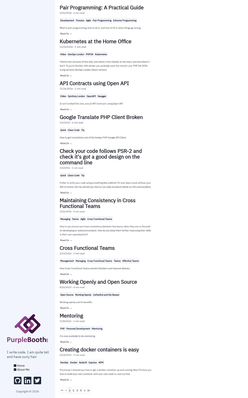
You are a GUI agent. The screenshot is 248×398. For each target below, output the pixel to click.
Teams (75, 219)
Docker (73, 362)
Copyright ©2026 (27, 391)
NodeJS (83, 362)
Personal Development (78, 328)
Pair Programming (102, 20)
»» (88, 390)
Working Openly (83, 294)
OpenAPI (91, 96)
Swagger (102, 96)
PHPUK (89, 54)
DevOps (64, 362)
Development (67, 20)
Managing (65, 219)
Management (67, 260)
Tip (82, 130)
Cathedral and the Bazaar (106, 294)
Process (80, 20)
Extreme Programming (124, 20)
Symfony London (76, 96)
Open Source (66, 294)
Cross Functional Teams (99, 219)
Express (93, 362)
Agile (88, 20)
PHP (62, 328)
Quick (63, 130)
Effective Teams (130, 260)
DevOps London (76, 54)
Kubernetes (101, 54)
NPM (101, 362)
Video (63, 54)
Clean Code (74, 130)
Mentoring (97, 328)
